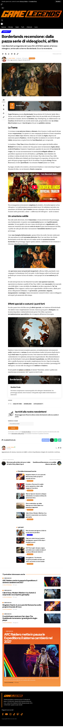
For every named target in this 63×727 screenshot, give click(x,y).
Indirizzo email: (13, 421)
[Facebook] (58, 448)
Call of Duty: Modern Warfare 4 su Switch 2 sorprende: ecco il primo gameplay (36, 515)
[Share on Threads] (14, 54)
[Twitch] (18, 714)
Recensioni (32, 58)
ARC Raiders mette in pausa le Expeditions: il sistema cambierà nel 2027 (28, 638)
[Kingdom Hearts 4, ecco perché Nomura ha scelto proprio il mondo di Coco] (20, 477)
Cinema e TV (6, 31)
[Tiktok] (21, 714)
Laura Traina (12, 58)
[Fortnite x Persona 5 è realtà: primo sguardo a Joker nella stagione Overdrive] (20, 486)
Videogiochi (30, 480)
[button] (58, 1)
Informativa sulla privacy (17, 433)
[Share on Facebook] (3, 54)
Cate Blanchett (38, 404)
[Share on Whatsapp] (9, 54)
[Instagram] (60, 448)
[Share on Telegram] (11, 54)
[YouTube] (6, 714)
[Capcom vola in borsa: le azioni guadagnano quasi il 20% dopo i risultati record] (20, 540)
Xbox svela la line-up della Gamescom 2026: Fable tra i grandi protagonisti (34, 505)
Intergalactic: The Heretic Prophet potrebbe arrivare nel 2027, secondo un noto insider (35, 559)
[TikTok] (14, 714)
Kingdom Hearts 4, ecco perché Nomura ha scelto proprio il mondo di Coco (35, 476)
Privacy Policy (23, 1)
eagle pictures (17, 404)
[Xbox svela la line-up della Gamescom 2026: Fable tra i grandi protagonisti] (20, 506)
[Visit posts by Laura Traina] (4, 448)
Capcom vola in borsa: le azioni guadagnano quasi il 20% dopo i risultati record (35, 540)
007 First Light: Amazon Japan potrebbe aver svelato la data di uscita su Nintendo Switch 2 (36, 550)
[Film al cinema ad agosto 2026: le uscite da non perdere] (20, 533)
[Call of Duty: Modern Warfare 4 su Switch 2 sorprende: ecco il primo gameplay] (20, 515)
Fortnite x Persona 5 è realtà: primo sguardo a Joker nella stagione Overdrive (34, 486)
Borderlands (28, 404)
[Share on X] (6, 54)
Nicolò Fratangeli (9, 682)
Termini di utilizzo (26, 431)
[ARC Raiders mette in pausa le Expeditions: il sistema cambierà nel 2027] (31, 660)
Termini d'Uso (33, 1)
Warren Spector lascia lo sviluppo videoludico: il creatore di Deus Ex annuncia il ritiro (36, 496)
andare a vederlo (24, 370)
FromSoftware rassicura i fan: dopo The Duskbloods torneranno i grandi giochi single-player (20, 618)
